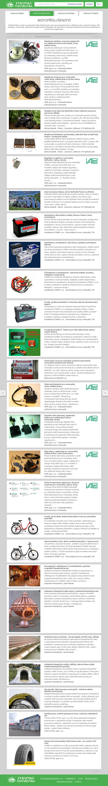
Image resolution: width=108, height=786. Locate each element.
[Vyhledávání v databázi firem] (21, 780)
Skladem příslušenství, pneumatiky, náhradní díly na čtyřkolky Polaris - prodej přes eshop (71, 135)
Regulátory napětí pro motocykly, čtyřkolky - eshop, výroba (58, 159)
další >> (97, 36)
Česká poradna (91, 778)
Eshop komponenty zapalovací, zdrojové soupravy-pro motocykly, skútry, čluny (61, 483)
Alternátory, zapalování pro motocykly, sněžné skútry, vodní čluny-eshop (61, 452)
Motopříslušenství (43, 36)
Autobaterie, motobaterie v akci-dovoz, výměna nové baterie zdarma (70, 243)
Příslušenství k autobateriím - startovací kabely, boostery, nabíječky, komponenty (69, 273)
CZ (98, 4)
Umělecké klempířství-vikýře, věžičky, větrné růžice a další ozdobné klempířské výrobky (69, 665)
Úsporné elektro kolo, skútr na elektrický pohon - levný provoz (71, 541)
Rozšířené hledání (75, 4)
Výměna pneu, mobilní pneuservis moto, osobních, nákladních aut (71, 714)
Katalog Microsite (41, 13)
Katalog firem (17, 13)
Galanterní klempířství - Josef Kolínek (59, 583)
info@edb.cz (71, 778)
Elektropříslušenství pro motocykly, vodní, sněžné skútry (59, 385)
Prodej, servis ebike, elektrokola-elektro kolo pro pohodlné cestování (70, 517)
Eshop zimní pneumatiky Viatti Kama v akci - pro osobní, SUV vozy (70, 742)
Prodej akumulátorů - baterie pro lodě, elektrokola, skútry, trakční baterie (69, 331)
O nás (80, 778)
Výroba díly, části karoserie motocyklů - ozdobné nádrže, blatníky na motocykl (68, 690)
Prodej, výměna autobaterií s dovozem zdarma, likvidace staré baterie (71, 303)
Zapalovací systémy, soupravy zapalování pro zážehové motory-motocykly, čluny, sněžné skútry (61, 43)
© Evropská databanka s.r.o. (51, 778)
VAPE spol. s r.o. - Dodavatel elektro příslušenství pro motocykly (58, 69)
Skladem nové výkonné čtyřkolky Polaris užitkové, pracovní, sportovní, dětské (70, 112)
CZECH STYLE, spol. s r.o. (54, 731)
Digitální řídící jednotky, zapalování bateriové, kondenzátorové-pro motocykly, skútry (59, 417)
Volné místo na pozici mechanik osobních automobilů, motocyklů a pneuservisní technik (67, 362)
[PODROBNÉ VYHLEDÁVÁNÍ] (3, 393)
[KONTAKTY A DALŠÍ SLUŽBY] (105, 393)
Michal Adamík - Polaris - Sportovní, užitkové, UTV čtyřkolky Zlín (69, 128)
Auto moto (28, 36)
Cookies (78, 782)
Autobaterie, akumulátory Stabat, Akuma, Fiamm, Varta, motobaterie (68, 216)
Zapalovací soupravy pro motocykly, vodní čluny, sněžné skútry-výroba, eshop (62, 78)
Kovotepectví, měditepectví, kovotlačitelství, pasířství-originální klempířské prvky (67, 567)
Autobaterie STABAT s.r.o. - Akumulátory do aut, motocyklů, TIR (69, 232)
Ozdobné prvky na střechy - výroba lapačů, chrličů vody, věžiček (71, 637)
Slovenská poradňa (64, 782)
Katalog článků (91, 13)
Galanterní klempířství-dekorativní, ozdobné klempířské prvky (71, 591)
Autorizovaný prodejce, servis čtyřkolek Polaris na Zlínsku (69, 192)
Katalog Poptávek (66, 13)
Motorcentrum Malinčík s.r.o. (55, 378)
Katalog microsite (14, 36)
